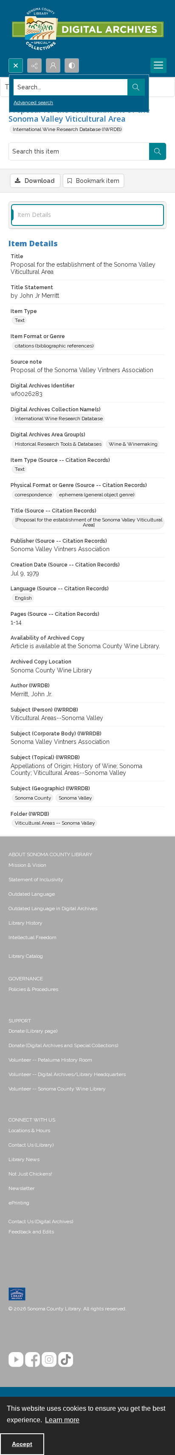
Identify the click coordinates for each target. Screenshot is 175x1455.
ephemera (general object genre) (96, 495)
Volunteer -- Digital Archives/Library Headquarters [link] (67, 1074)
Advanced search (33, 102)
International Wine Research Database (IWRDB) (67, 129)
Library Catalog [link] (25, 956)
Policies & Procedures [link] (33, 989)
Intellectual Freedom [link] (32, 937)
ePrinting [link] (18, 1203)
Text (20, 320)
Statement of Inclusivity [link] (35, 880)
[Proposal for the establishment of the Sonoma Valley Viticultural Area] (88, 522)
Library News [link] (24, 1159)
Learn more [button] (62, 1420)
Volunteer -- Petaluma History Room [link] (50, 1060)
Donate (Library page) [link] (32, 1031)
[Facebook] (32, 1359)
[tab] (87, 215)
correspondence (33, 495)
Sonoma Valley (75, 798)
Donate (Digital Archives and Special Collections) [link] (63, 1045)
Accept (22, 1444)
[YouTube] (15, 1359)
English (23, 598)
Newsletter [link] (21, 1188)
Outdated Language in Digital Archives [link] (52, 908)
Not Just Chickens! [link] (30, 1174)
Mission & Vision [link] (27, 865)
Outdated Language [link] (31, 894)
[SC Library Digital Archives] (87, 29)
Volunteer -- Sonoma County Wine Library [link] (57, 1089)
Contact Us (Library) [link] (31, 1145)
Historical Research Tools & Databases (58, 444)
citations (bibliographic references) (54, 346)
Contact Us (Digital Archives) (40, 1221)
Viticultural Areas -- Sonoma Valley (55, 823)
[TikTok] (65, 1359)
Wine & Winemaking (133, 444)
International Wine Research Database (59, 418)
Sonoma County (33, 798)
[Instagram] (49, 1359)
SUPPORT (19, 1021)
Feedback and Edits (31, 1232)
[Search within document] (157, 151)
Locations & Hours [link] (29, 1130)
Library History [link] (25, 923)
